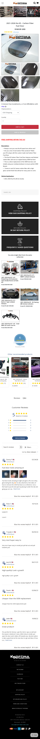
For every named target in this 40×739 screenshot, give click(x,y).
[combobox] (30, 452)
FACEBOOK (20, 674)
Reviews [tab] (17, 398)
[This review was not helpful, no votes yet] (36, 496)
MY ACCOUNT (20, 690)
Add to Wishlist (20, 132)
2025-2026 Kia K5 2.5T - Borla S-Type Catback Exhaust (8, 301)
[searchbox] (10, 447)
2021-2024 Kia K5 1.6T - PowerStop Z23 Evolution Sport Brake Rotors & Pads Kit (9, 280)
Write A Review (20, 438)
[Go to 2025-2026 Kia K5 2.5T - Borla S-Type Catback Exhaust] (10, 294)
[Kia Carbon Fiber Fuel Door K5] (30, 82)
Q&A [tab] (24, 398)
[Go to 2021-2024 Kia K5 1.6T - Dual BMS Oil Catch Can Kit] (10, 316)
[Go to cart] (38, 3)
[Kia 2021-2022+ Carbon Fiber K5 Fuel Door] (9, 82)
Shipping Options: (6, 109)
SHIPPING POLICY (20, 694)
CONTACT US (20, 665)
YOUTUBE (20, 678)
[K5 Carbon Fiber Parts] (30, 69)
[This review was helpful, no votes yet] (32, 496)
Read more (16, 489)
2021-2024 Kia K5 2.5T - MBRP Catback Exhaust (27, 276)
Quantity (3, 117)
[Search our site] (34, 3)
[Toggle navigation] (2, 3)
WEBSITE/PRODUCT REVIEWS (20, 708)
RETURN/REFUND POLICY (20, 699)
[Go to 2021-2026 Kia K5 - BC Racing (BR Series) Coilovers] (29, 295)
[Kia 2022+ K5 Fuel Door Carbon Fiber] (10, 95)
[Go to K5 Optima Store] (19, 3)
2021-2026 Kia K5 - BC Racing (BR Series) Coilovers (29, 303)
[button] (39, 11)
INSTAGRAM (20, 669)
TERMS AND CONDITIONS (20, 703)
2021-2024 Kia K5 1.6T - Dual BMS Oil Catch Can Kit (10, 324)
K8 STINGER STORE (20, 683)
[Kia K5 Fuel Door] (10, 69)
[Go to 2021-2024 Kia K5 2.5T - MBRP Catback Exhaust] (29, 267)
